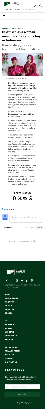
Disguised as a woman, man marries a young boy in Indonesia (21, 36)
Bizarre (6, 28)
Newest (39, 227)
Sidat (31, 403)
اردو (35, 5)
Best (26, 227)
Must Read (17, 28)
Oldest (32, 227)
